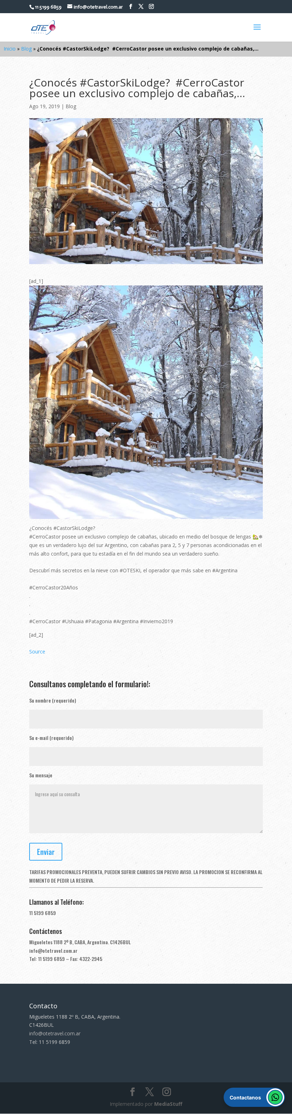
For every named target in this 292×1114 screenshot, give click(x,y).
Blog (26, 48)
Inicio (10, 48)
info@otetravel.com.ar (53, 950)
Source (37, 651)
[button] (254, 1097)
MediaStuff (168, 1103)
